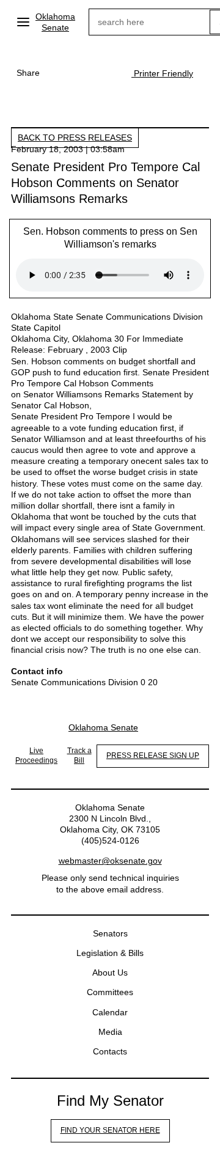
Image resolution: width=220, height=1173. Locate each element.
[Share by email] (107, 73)
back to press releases (75, 137)
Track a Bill (79, 755)
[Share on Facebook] (58, 73)
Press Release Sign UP (152, 755)
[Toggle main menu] (23, 22)
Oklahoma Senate (55, 22)
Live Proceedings (36, 755)
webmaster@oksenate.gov (110, 861)
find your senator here (110, 1130)
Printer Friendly (162, 73)
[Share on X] (82, 73)
